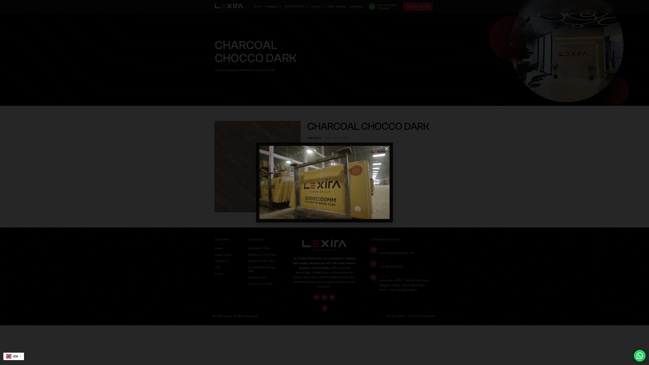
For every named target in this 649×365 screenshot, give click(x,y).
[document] (324, 182)
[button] (386, 149)
